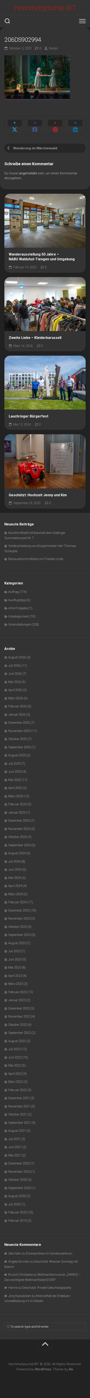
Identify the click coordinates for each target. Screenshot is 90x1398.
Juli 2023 (14, 951)
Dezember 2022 (19, 1008)
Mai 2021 (14, 1155)
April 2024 (15, 886)
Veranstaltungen (19, 624)
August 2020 (17, 1196)
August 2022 (17, 1041)
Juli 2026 (14, 665)
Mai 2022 (14, 1065)
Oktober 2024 (17, 837)
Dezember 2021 (19, 1098)
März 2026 (15, 698)
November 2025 (19, 731)
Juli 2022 (14, 1049)
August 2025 (17, 755)
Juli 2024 (14, 861)
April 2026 (15, 690)
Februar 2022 (17, 1090)
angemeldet (28, 173)
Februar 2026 (17, 706)
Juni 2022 (15, 1057)
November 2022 (19, 1016)
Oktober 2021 (17, 1114)
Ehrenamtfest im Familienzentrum (49, 1253)
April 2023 (15, 975)
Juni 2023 (15, 959)
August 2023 (17, 943)
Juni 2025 (15, 771)
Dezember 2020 (19, 1163)
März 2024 (15, 894)
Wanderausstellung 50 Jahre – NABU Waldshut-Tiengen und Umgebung (42, 256)
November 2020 (19, 1171)
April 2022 (15, 1073)
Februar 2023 (17, 992)
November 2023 (19, 918)
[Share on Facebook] (35, 125)
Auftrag (13, 592)
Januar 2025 (17, 812)
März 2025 (15, 796)
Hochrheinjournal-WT (45, 8)
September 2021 (19, 1122)
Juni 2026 (15, 673)
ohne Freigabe (18, 608)
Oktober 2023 (17, 927)
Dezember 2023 (19, 910)
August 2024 (17, 853)
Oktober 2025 (17, 739)
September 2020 (19, 1188)
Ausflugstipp (17, 600)
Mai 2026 (14, 682)
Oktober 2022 (17, 1024)
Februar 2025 (17, 804)
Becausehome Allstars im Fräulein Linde (35, 559)
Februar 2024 (17, 902)
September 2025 (19, 747)
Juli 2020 (14, 1204)
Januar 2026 (17, 714)
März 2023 (15, 984)
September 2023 (19, 935)
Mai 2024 (14, 878)
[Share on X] (15, 125)
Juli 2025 (14, 763)
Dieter (53, 48)
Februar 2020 (17, 1212)
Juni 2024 (15, 869)
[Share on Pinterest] (55, 125)
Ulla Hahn (14, 1253)
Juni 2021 (15, 1147)
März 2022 (15, 1081)
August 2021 (17, 1130)
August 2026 (17, 657)
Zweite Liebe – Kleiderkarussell (35, 338)
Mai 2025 (14, 780)
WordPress (43, 1369)
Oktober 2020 (17, 1179)
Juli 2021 (14, 1139)
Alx (71, 1369)
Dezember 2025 (19, 722)
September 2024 (19, 845)
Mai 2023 (14, 967)
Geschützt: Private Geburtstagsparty (46, 1287)
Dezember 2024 (19, 820)
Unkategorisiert (18, 616)
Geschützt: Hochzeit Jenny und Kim (38, 495)
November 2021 (19, 1106)
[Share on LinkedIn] (75, 125)
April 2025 (15, 788)
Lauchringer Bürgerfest (28, 416)
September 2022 (19, 1033)
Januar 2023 (17, 1000)
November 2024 (19, 829)
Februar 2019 (17, 1220)
